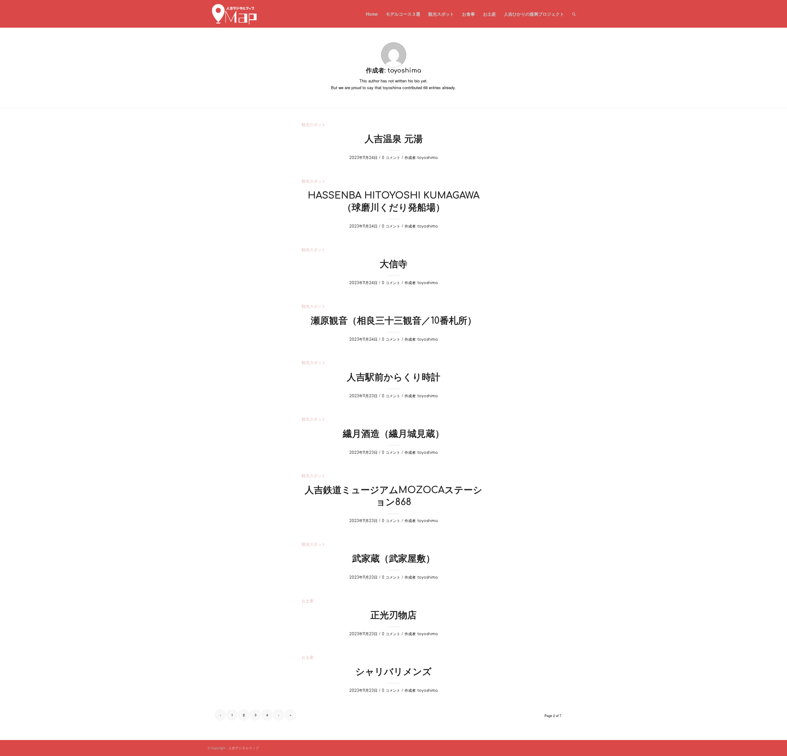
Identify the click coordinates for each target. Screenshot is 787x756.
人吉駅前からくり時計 (393, 377)
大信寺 (393, 264)
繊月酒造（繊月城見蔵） (393, 434)
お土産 (308, 601)
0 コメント (391, 158)
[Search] (573, 14)
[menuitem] (372, 14)
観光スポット (314, 124)
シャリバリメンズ (393, 672)
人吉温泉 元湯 (394, 139)
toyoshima (427, 158)
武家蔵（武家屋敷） (393, 559)
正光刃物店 (393, 615)
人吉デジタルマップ (243, 747)
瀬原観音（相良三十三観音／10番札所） (394, 321)
